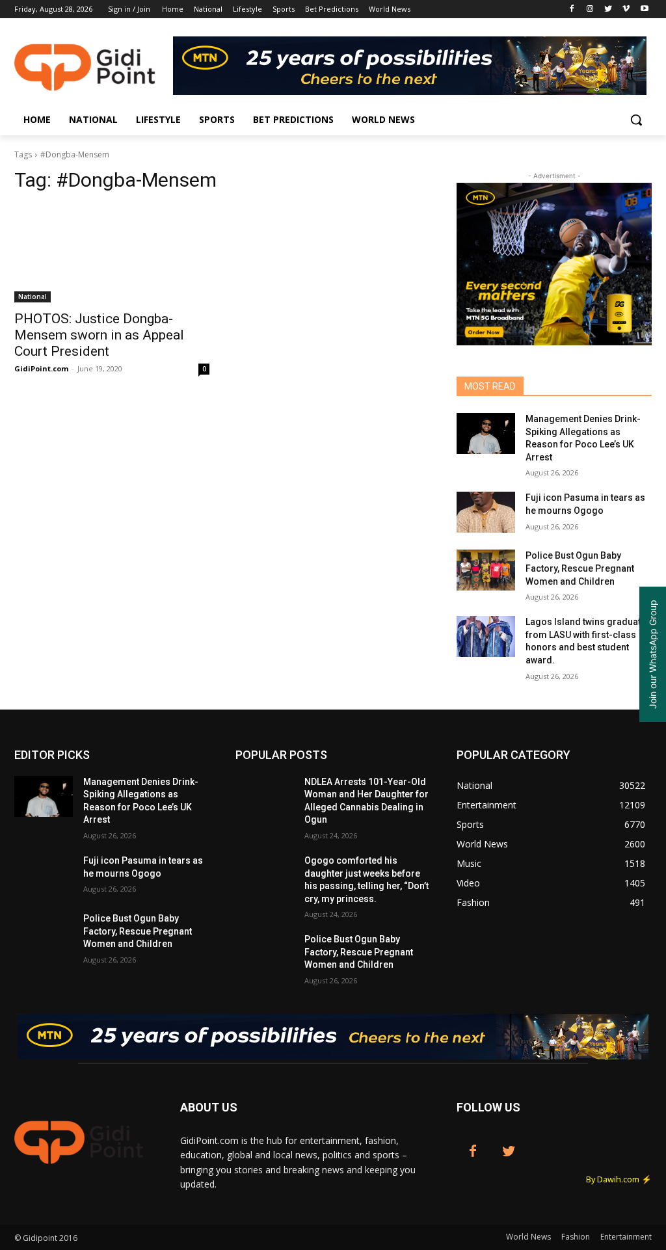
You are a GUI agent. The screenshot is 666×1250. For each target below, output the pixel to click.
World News (528, 1236)
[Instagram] (590, 9)
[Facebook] (572, 9)
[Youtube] (644, 9)
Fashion (575, 1236)
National (32, 296)
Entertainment (626, 1236)
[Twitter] (608, 9)
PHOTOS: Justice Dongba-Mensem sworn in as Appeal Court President (99, 335)
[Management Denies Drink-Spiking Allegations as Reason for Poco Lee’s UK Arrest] (486, 433)
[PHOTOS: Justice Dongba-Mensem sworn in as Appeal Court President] (111, 253)
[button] (636, 119)
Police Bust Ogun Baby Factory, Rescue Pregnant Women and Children (580, 568)
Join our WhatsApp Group (652, 654)
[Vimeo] (626, 9)
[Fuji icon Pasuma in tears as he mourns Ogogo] (486, 512)
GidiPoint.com (41, 368)
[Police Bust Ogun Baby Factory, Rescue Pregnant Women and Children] (486, 570)
